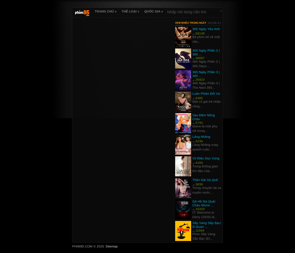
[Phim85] (82, 12)
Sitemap (112, 246)
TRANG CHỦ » (106, 11)
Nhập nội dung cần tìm (186, 12)
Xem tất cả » (214, 23)
